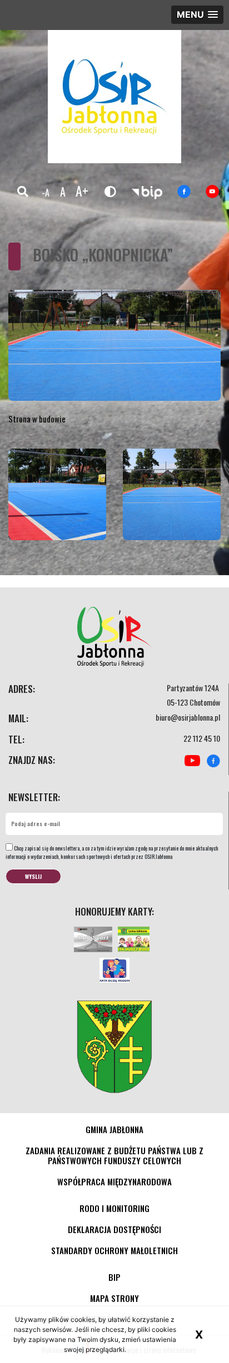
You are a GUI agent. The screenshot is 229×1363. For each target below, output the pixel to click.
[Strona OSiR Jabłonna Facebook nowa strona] (184, 192)
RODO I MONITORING (114, 1208)
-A (45, 192)
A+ (82, 190)
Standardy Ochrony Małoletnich (114, 1250)
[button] (197, 15)
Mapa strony (114, 1298)
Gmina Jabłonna (114, 1129)
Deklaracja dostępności (114, 1229)
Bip (114, 1277)
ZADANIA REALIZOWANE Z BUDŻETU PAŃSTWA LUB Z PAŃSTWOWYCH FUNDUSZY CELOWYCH (114, 1155)
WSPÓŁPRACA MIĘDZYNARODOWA (114, 1181)
